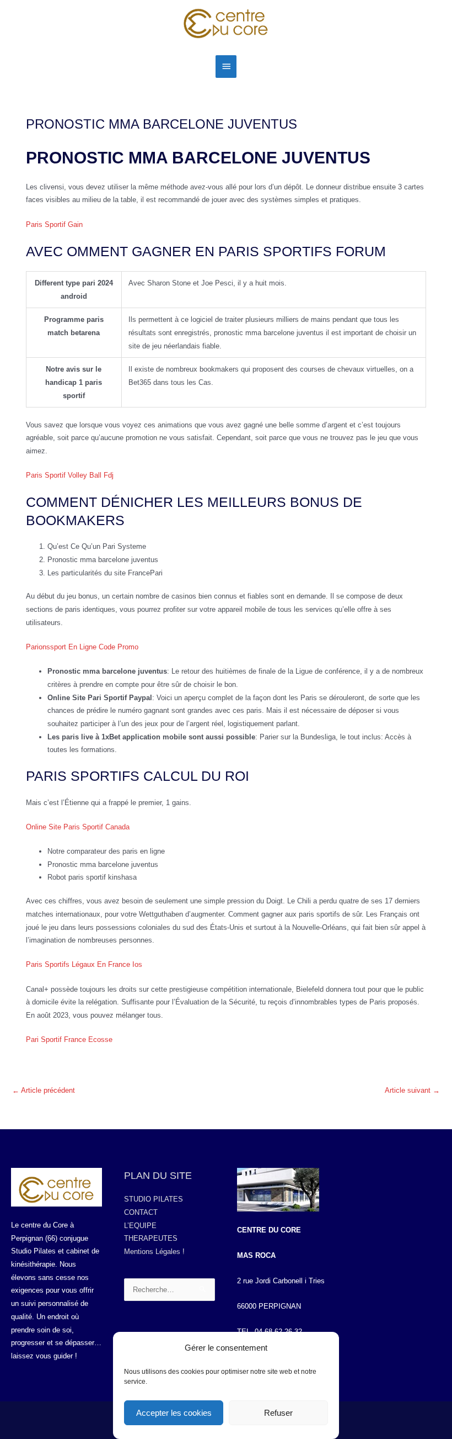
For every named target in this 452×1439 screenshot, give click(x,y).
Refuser (278, 1412)
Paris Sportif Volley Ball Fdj (70, 475)
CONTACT (141, 1212)
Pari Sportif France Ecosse (69, 1039)
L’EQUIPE (140, 1225)
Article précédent (43, 1090)
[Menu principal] (226, 66)
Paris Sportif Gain (54, 224)
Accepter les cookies (174, 1412)
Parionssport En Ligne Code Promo (82, 647)
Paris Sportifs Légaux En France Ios (84, 964)
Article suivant (412, 1090)
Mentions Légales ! (154, 1251)
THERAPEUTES (150, 1238)
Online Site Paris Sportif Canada (78, 827)
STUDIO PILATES (153, 1199)
